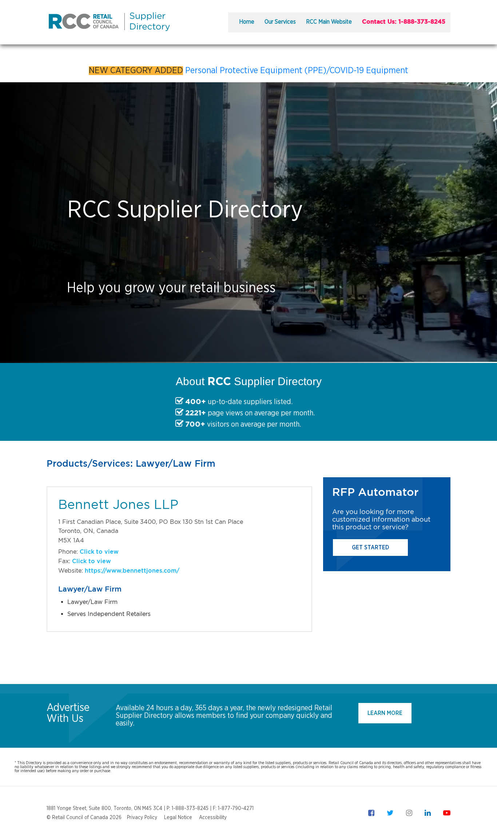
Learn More (384, 713)
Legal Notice (178, 817)
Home (246, 22)
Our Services (280, 22)
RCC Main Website (329, 22)
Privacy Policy (142, 817)
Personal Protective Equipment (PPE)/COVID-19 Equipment (296, 70)
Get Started (370, 547)
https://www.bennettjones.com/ (132, 570)
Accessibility (213, 817)
